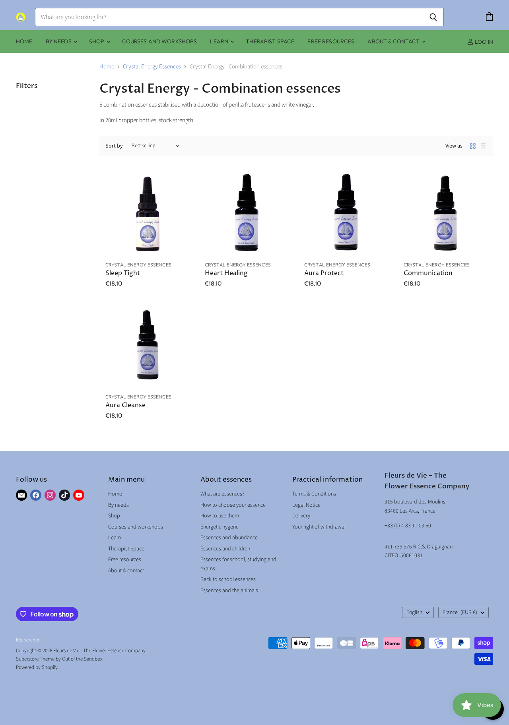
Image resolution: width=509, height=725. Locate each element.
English (414, 612)
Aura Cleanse (125, 405)
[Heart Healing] (246, 214)
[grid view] (473, 146)
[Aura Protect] (346, 214)
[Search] (433, 17)
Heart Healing (226, 273)
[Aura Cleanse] (147, 346)
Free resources (330, 41)
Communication (428, 273)
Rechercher (27, 639)
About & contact (394, 41)
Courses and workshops (159, 41)
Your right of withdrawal (319, 527)
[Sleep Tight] (147, 214)
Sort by (114, 146)
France (460, 612)
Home (24, 41)
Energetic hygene (219, 527)
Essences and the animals (229, 591)
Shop (97, 41)
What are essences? (222, 494)
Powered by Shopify (37, 667)
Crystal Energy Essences (152, 66)
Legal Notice (306, 505)
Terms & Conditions (314, 494)
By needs (59, 41)
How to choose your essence (233, 505)
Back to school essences (228, 579)
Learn (219, 41)
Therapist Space (270, 41)
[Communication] (445, 214)
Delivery (301, 516)
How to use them (219, 516)
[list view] (483, 146)
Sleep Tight (122, 273)
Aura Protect (324, 273)
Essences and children (225, 549)
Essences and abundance (229, 538)
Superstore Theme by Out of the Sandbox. (59, 659)
